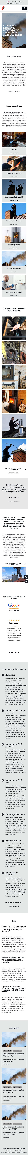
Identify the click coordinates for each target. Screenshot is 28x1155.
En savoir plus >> (14, 152)
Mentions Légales (17, 1150)
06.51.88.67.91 (18, 3)
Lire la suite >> (6, 1064)
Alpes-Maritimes (17, 1050)
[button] (9, 652)
